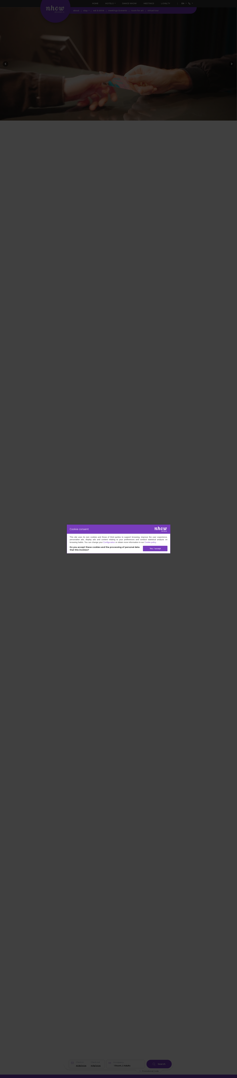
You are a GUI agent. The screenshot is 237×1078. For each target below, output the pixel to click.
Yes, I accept (155, 548)
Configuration (109, 542)
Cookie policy (150, 542)
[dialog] (118, 539)
